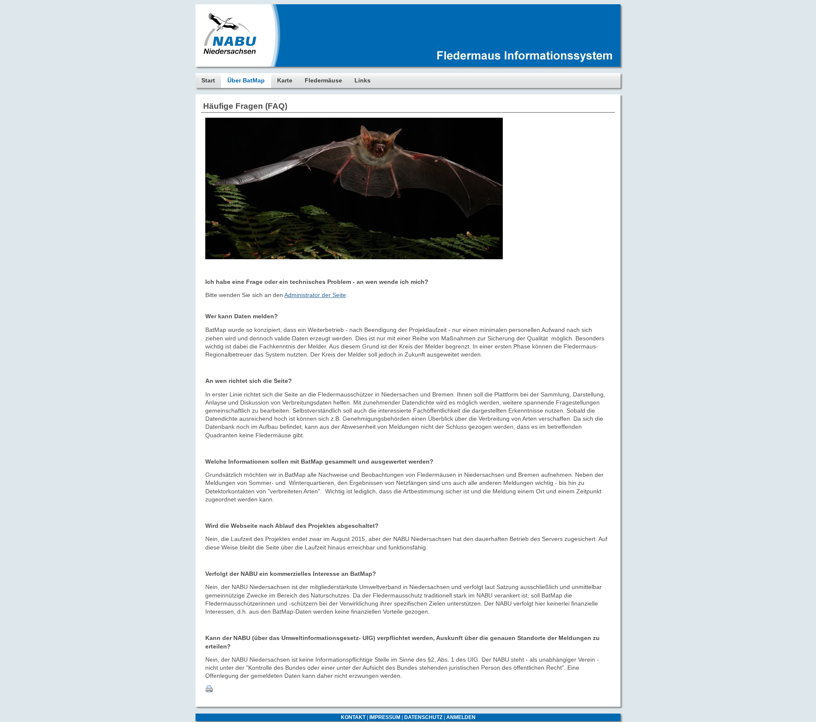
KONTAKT (353, 717)
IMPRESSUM (384, 717)
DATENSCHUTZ (423, 717)
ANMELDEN (461, 717)
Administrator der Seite (315, 295)
